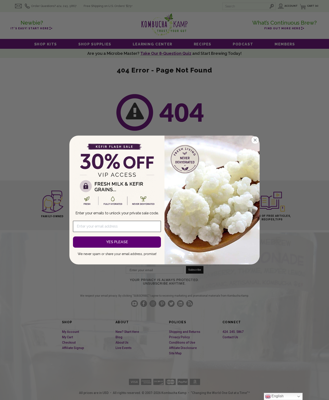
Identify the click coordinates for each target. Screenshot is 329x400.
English (277, 396)
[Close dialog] (255, 140)
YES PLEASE (117, 242)
